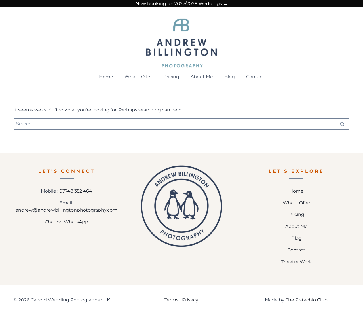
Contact (255, 76)
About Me (202, 76)
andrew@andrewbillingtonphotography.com (66, 210)
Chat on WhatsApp (66, 222)
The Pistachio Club (307, 300)
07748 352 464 (75, 191)
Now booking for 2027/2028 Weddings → (182, 3)
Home (106, 76)
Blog (229, 76)
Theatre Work (296, 262)
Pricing (171, 76)
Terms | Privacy (181, 300)
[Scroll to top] (354, 291)
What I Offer (138, 76)
